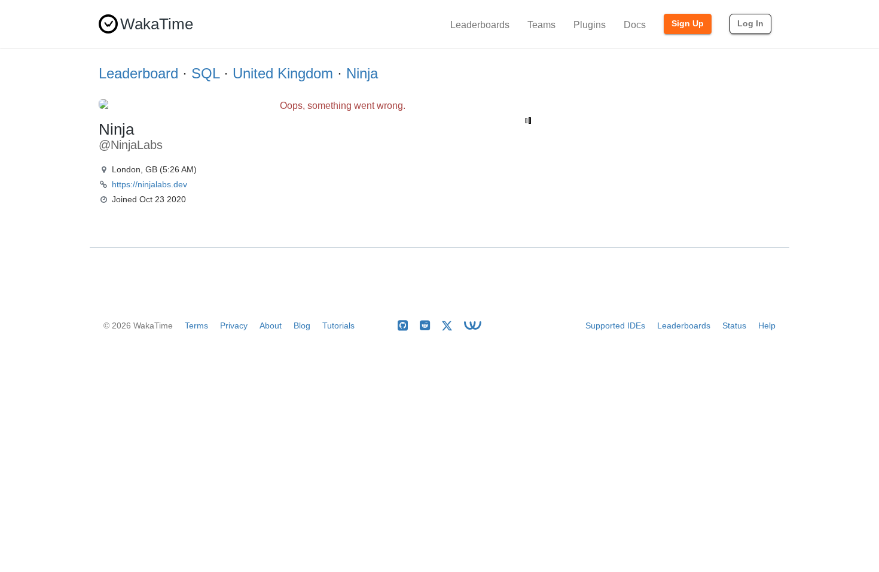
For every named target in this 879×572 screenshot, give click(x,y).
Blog (302, 325)
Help (767, 325)
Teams (541, 25)
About (271, 325)
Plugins (589, 25)
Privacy (234, 325)
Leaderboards (479, 25)
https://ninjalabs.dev (149, 184)
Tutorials (338, 325)
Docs (635, 25)
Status (734, 325)
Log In (750, 23)
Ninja (362, 73)
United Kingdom (283, 73)
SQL (205, 73)
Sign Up (688, 23)
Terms (196, 325)
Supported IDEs (615, 325)
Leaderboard (138, 73)
